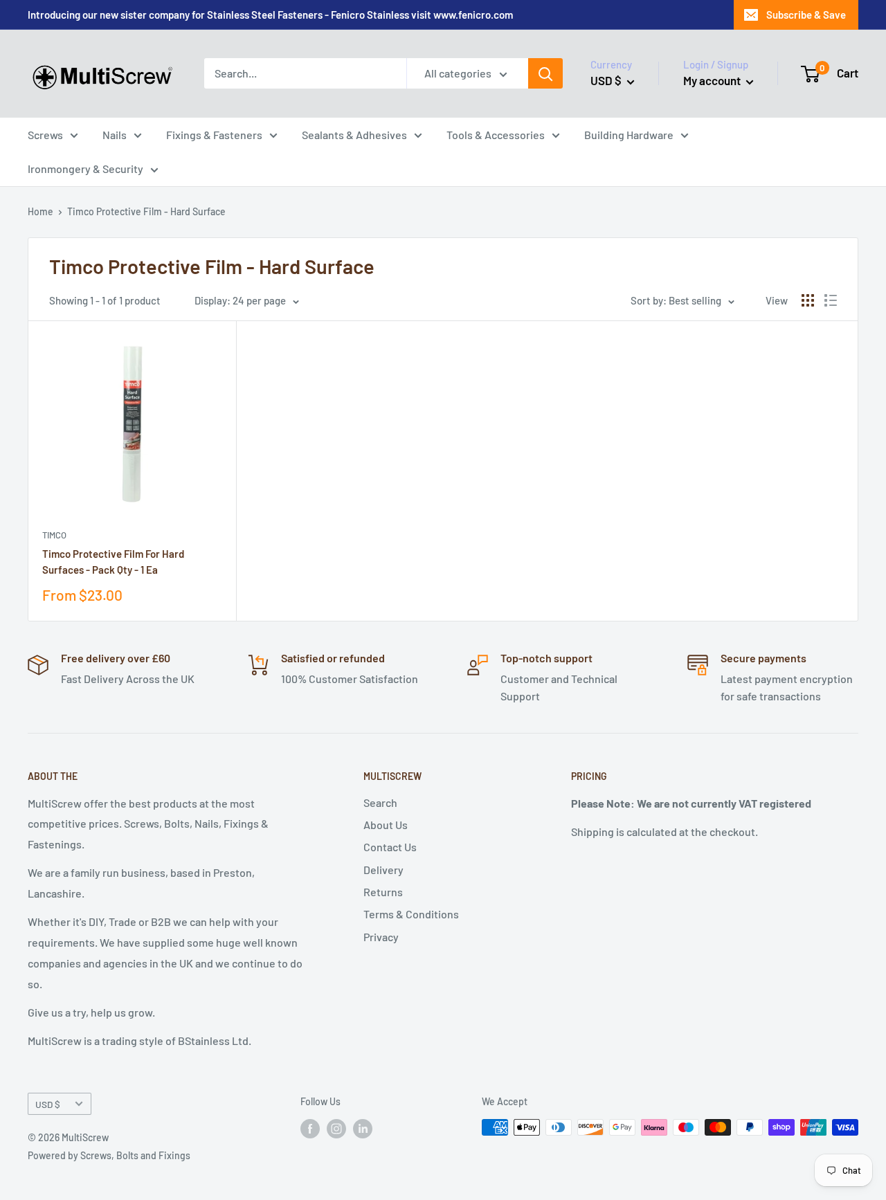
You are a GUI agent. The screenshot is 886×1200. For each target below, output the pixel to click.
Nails (114, 134)
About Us (385, 824)
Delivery (383, 869)
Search (380, 802)
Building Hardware (628, 134)
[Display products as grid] (808, 300)
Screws (45, 134)
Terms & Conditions (411, 913)
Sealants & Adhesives (354, 134)
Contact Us (390, 846)
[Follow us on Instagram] (336, 1128)
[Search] (545, 73)
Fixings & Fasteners (214, 134)
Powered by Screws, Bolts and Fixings (109, 1155)
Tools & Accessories (495, 134)
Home (40, 211)
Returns (383, 891)
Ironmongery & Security (85, 168)
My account (713, 80)
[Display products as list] (830, 300)
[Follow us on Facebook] (310, 1128)
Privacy (381, 936)
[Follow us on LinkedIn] (362, 1128)
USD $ (47, 1104)
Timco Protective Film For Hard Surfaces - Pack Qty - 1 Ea (113, 561)
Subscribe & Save (806, 14)
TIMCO (54, 534)
